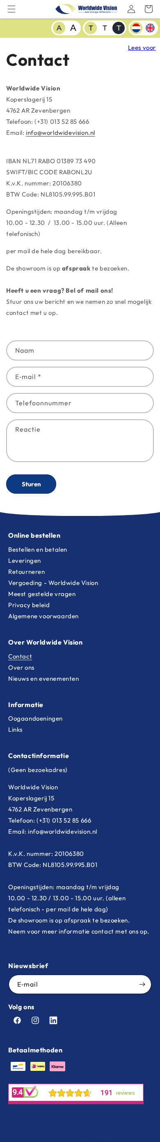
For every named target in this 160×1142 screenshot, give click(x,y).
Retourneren (26, 572)
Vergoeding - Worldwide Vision (53, 583)
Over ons (21, 667)
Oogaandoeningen (35, 718)
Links (15, 729)
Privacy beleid (29, 605)
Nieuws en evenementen (43, 678)
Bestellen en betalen (37, 549)
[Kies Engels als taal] (150, 28)
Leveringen (24, 560)
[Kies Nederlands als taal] (136, 28)
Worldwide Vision (67, 1135)
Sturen (31, 484)
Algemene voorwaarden (43, 616)
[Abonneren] (142, 984)
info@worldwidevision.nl (60, 132)
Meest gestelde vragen (42, 594)
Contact (20, 656)
